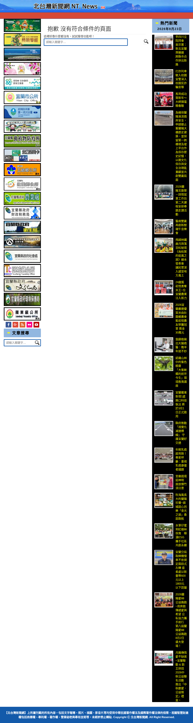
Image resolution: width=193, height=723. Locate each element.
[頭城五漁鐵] (22, 88)
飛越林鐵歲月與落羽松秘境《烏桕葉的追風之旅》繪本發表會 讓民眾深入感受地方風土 (181, 257)
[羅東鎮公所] (22, 319)
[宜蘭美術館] (22, 59)
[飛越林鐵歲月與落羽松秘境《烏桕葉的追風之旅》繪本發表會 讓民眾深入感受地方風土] (163, 245)
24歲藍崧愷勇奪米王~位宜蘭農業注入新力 (181, 290)
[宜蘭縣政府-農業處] (22, 204)
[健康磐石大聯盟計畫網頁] (22, 74)
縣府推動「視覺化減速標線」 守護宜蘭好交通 (181, 432)
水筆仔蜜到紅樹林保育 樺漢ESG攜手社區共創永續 (181, 535)
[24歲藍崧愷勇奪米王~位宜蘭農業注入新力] (163, 287)
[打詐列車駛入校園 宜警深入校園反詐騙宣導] (163, 76)
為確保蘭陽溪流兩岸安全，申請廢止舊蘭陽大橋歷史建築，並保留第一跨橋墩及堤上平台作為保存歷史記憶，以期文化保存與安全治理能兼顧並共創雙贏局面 (181, 146)
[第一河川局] (22, 117)
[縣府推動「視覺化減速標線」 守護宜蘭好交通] (163, 428)
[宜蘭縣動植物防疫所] (22, 146)
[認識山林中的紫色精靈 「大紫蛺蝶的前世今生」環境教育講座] (163, 363)
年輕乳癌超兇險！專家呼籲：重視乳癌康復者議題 (181, 459)
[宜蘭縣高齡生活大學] (22, 131)
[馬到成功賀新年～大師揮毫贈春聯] (163, 99)
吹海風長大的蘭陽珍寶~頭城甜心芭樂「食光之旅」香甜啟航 (181, 506)
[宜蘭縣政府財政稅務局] (22, 218)
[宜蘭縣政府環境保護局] (22, 305)
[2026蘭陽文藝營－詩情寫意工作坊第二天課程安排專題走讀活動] (163, 192)
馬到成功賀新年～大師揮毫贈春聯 (181, 99)
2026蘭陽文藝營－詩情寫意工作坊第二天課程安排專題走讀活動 (181, 200)
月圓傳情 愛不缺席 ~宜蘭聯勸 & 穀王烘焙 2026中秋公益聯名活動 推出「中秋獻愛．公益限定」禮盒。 (181, 676)
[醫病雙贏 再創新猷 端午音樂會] (163, 226)
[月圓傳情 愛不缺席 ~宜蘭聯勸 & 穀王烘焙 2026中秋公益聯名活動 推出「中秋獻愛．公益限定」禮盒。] (163, 658)
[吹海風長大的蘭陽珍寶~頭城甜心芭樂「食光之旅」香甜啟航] (163, 500)
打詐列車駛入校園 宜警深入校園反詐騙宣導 (181, 79)
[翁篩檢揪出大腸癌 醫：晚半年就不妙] (163, 344)
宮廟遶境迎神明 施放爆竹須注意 (181, 482)
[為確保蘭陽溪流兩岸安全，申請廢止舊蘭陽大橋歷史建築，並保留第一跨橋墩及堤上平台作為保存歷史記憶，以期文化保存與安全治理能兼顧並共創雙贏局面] (163, 118)
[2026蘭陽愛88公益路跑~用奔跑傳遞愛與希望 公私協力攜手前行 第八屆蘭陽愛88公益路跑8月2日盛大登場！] (163, 599)
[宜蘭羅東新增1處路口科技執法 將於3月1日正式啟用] (163, 398)
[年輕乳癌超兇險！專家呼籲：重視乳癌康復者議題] (163, 455)
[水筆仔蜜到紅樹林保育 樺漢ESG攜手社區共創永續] (163, 530)
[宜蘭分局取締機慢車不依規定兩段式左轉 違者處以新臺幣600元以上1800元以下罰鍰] (163, 557)
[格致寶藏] (22, 45)
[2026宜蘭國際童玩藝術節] (22, 31)
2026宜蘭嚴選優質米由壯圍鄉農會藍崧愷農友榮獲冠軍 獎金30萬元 (181, 318)
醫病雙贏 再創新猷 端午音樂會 (181, 227)
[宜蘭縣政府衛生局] (22, 233)
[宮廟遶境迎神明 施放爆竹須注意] (163, 481)
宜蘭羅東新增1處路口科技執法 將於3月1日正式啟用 (181, 404)
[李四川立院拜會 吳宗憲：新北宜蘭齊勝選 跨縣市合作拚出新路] (163, 42)
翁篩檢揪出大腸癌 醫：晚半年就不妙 (181, 345)
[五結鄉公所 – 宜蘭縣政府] (22, 175)
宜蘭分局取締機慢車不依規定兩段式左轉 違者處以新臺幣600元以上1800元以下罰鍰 (181, 569)
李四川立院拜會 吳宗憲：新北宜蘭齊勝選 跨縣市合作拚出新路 (181, 50)
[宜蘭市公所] (22, 103)
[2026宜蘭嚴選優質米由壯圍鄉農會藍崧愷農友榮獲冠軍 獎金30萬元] (163, 310)
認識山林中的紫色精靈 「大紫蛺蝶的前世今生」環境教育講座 (181, 371)
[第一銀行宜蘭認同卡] (22, 160)
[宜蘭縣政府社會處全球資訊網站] (22, 261)
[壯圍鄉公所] (22, 189)
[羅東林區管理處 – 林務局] (22, 247)
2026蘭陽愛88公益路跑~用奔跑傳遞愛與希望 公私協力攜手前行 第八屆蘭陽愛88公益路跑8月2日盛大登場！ (181, 620)
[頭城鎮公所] (22, 276)
